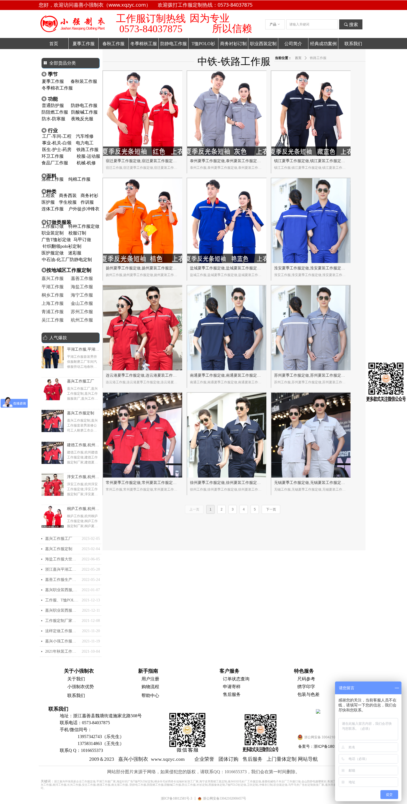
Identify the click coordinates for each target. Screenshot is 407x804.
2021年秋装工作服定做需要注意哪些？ (62, 651)
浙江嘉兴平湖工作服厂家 (62, 569)
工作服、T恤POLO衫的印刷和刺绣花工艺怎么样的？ (62, 600)
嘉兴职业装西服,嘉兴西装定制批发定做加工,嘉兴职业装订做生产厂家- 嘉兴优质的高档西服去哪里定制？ (62, 590)
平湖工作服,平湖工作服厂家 (83, 350)
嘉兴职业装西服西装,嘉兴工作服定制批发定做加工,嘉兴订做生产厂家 (62, 610)
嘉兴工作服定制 (80, 413)
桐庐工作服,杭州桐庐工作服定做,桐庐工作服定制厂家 (83, 509)
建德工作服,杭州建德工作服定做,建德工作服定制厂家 (83, 445)
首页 (298, 58)
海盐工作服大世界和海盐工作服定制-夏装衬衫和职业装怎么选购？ (62, 559)
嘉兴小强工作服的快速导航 (62, 641)
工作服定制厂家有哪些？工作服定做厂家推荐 (62, 621)
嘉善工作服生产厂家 (62, 580)
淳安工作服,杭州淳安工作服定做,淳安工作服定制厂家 (83, 477)
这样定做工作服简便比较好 (62, 631)
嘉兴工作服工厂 (80, 381)
